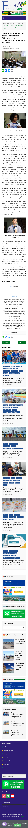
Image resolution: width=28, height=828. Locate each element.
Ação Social (6, 366)
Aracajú (13, 366)
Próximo (21, 342)
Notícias (17, 48)
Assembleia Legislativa (8, 48)
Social (5, 485)
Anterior (7, 342)
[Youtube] (16, 332)
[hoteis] (14, 590)
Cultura (11, 514)
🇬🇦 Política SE (5, 747)
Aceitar (17, 825)
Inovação (14, 446)
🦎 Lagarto (5, 757)
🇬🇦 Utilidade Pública (7, 750)
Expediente (5, 806)
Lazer (20, 370)
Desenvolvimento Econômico (10, 553)
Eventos (15, 368)
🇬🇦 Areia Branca (6, 764)
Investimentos (7, 448)
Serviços (6, 375)
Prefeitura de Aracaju (14, 373)
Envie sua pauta (6, 802)
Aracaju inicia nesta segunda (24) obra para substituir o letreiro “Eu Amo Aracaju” (12, 453)
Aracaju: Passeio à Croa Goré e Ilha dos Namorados (20, 641)
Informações (6, 370)
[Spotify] (14, 332)
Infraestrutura (14, 370)
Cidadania (19, 366)
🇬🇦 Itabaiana (5, 768)
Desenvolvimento (7, 368)
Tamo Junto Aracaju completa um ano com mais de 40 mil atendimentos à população (13, 489)
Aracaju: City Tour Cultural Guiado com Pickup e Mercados (18, 655)
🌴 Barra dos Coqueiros (8, 761)
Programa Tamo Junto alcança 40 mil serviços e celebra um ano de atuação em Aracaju (13, 380)
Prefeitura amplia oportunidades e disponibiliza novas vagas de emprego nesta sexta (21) (13, 562)
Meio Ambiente (7, 409)
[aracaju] (14, 12)
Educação (17, 514)
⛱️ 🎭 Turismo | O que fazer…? (13, 635)
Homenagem (12, 517)
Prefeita (11, 482)
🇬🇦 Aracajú (5, 754)
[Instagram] (12, 332)
